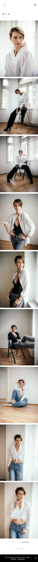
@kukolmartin (25, 542)
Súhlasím (13, 559)
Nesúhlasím (21, 559)
